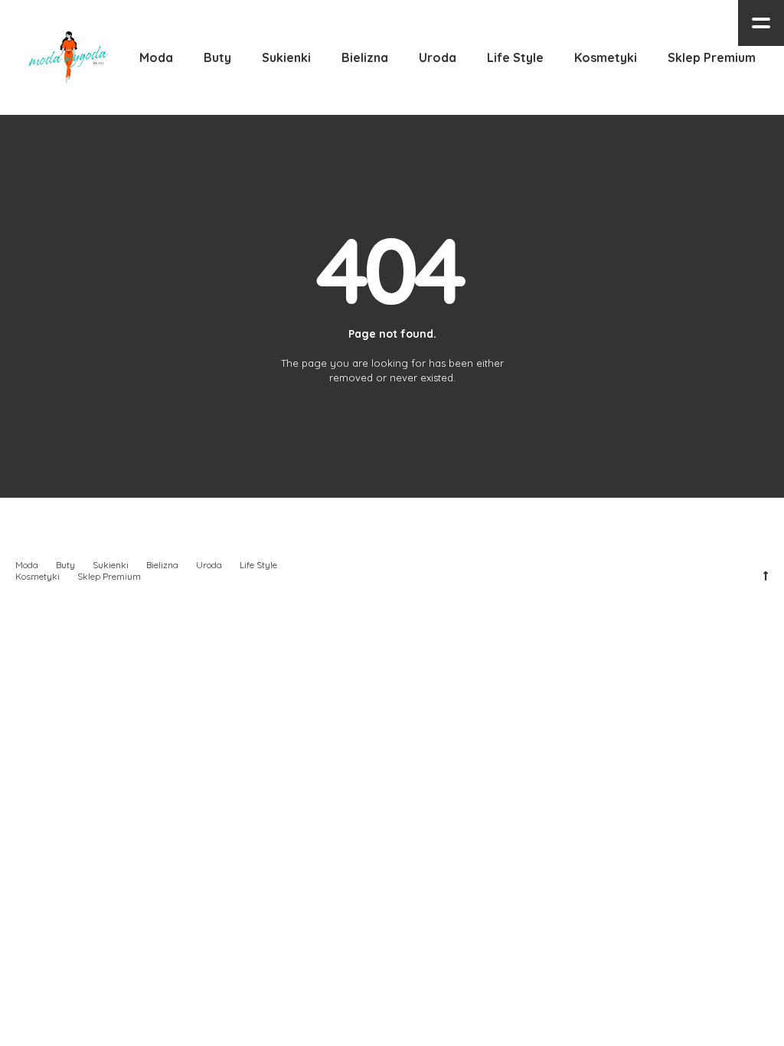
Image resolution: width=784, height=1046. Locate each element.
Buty (65, 564)
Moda (26, 564)
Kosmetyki (37, 576)
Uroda (209, 564)
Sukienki (111, 564)
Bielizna (162, 564)
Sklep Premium (109, 576)
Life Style (258, 564)
